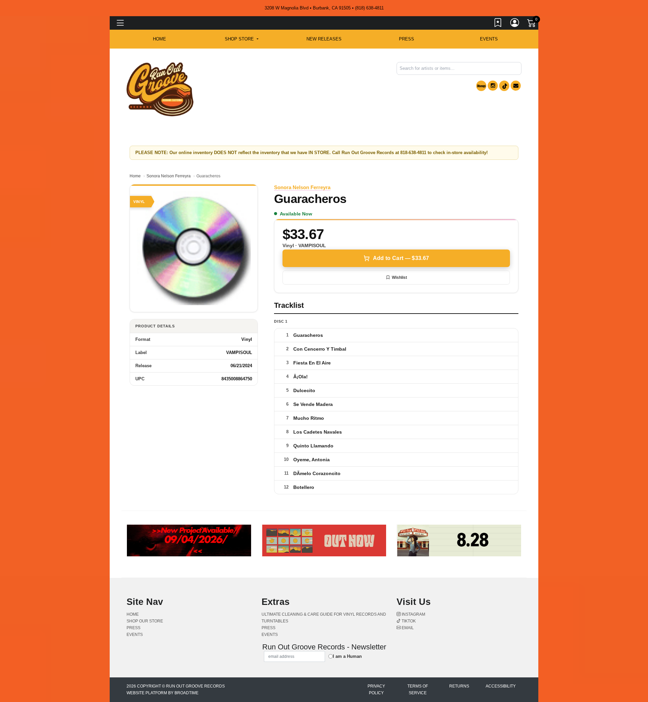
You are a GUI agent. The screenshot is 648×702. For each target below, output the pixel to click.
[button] (241, 39)
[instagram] (492, 85)
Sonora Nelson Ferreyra (168, 176)
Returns (459, 686)
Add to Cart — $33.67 (401, 258)
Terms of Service (417, 689)
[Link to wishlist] (498, 24)
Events (489, 38)
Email (407, 627)
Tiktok (408, 621)
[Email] (515, 85)
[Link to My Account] (515, 24)
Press (406, 38)
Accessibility (501, 686)
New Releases (324, 38)
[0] (531, 24)
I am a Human (347, 656)
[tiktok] (504, 86)
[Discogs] (481, 86)
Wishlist (399, 277)
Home (135, 176)
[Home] (160, 88)
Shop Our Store (145, 621)
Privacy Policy (376, 689)
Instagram (413, 614)
